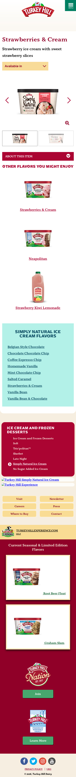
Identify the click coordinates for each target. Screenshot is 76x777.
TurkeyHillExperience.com (37, 530)
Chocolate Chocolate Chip (28, 353)
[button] (69, 100)
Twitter (33, 761)
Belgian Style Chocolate (26, 347)
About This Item (18, 156)
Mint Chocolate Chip (24, 373)
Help (18, 534)
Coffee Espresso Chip (25, 360)
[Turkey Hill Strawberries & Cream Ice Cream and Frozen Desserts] (38, 205)
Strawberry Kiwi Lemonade (37, 308)
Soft (15, 443)
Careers (19, 506)
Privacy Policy (34, 769)
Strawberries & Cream (38, 210)
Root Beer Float (54, 593)
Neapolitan (38, 259)
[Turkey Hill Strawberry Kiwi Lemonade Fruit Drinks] (38, 303)
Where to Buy (19, 513)
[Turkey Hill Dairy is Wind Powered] (38, 722)
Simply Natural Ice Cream (29, 463)
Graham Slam (54, 643)
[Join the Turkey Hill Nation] (38, 685)
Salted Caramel (19, 379)
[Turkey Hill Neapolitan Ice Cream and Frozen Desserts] (38, 254)
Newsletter (57, 499)
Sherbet (18, 453)
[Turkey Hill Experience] (38, 484)
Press (56, 506)
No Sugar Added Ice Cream (30, 469)
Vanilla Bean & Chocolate (27, 398)
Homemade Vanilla (23, 366)
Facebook (24, 761)
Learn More (38, 740)
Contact (56, 513)
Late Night (20, 458)
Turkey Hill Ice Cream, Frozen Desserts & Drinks (38, 9)
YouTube (52, 761)
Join (38, 694)
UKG (48, 769)
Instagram (42, 761)
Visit (19, 499)
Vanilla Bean (17, 392)
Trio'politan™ (22, 448)
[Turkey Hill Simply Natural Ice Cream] (38, 479)
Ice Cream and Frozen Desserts (30, 430)
